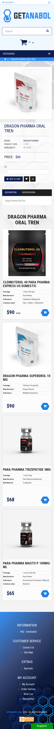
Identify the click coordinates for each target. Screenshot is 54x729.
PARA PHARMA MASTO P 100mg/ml (26, 565)
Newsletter (28, 698)
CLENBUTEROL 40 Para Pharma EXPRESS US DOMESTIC (26, 284)
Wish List (28, 693)
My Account (8, 2)
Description (10, 192)
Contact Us (28, 647)
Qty (5, 167)
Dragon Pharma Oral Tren (23, 59)
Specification (28, 192)
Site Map (28, 652)
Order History (28, 689)
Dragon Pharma (30, 141)
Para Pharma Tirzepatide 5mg (27, 470)
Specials (28, 668)
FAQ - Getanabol (28, 631)
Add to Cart (15, 179)
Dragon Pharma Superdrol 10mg (26, 378)
